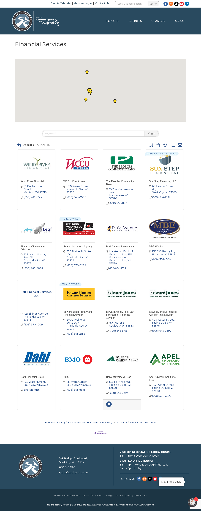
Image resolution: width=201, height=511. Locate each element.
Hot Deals (92, 422)
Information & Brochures (142, 422)
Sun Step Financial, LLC (162, 181)
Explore (112, 21)
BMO (66, 377)
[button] (90, 92)
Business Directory (55, 422)
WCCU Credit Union (74, 181)
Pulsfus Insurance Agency (77, 246)
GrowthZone (140, 495)
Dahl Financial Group (32, 377)
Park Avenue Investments (120, 246)
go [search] (153, 133)
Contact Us (102, 3)
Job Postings (107, 422)
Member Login (82, 3)
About (180, 21)
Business (135, 21)
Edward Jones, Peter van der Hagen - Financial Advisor (120, 315)
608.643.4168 (67, 467)
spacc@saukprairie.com (74, 472)
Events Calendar (61, 3)
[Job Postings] (109, 406)
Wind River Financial (32, 181)
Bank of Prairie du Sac (118, 377)
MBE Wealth (156, 246)
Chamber (158, 21)
